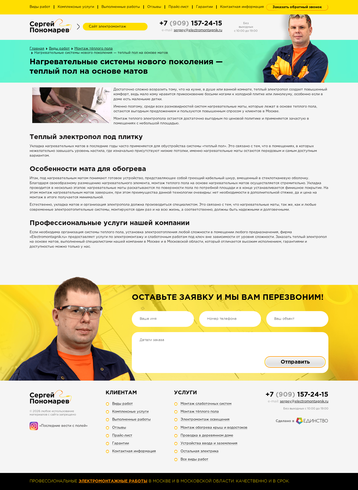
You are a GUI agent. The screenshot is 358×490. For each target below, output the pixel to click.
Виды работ (59, 48)
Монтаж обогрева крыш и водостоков (214, 427)
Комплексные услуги (130, 411)
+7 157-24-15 (190, 23)
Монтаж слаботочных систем (206, 403)
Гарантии (120, 443)
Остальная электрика (200, 451)
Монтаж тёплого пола (93, 48)
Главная (37, 48)
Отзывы (119, 427)
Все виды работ (194, 459)
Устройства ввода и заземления (209, 443)
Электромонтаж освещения (205, 419)
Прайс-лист (122, 435)
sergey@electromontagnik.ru (198, 30)
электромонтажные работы (113, 481)
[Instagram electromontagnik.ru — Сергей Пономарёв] (34, 426)
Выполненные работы (131, 419)
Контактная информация (134, 451)
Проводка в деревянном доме (207, 435)
